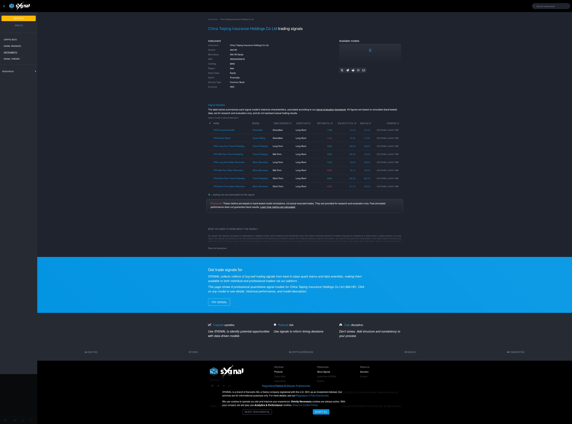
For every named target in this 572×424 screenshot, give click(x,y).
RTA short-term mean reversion (229, 186)
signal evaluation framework (331, 109)
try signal (219, 302)
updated (392, 123)
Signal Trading (12, 59)
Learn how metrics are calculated (277, 207)
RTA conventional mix (224, 129)
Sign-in (19, 25)
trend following (260, 146)
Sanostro (364, 371)
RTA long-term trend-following (229, 146)
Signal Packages (12, 46)
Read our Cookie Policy (305, 405)
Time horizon (281, 123)
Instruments (10, 52)
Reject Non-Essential (257, 411)
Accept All (321, 411)
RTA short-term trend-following (229, 178)
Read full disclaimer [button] (217, 248)
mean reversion (260, 162)
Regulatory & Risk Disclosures (312, 395)
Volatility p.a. (346, 123)
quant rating (259, 138)
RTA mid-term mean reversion (228, 170)
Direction (302, 123)
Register (18, 18)
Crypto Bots (10, 39)
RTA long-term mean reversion (229, 162)
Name (216, 123)
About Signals (323, 371)
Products (278, 371)
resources (8, 71)
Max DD (364, 123)
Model (256, 123)
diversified (257, 129)
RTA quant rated (222, 138)
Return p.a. (324, 123)
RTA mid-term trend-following (228, 154)
